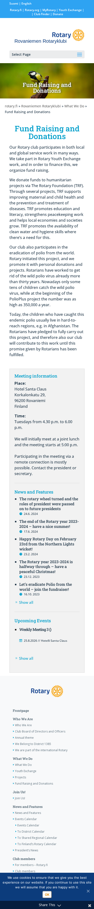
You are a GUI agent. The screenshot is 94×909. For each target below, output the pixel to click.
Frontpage (21, 710)
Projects (20, 777)
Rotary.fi (16, 10)
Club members (24, 859)
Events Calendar (26, 819)
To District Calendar (31, 832)
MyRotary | (50, 10)
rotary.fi (11, 106)
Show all (26, 602)
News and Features (28, 807)
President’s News (26, 850)
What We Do (74, 106)
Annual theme (24, 738)
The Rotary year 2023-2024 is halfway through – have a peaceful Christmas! (46, 566)
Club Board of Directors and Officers (40, 731)
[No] (88, 891)
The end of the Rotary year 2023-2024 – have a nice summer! (49, 524)
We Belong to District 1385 (33, 744)
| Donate (56, 14)
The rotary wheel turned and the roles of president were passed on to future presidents (48, 503)
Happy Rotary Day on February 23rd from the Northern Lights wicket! (47, 543)
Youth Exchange (70, 10)
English (26, 3)
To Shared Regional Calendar (37, 838)
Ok (47, 895)
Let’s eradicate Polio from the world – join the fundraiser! (45, 587)
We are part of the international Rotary (41, 750)
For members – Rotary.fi (31, 865)
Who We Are (23, 719)
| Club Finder (40, 14)
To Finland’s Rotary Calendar (36, 844)
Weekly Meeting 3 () (35, 629)
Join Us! (19, 792)
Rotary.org (32, 10)
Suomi (13, 3)
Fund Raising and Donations (34, 783)
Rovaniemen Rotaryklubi (41, 106)
